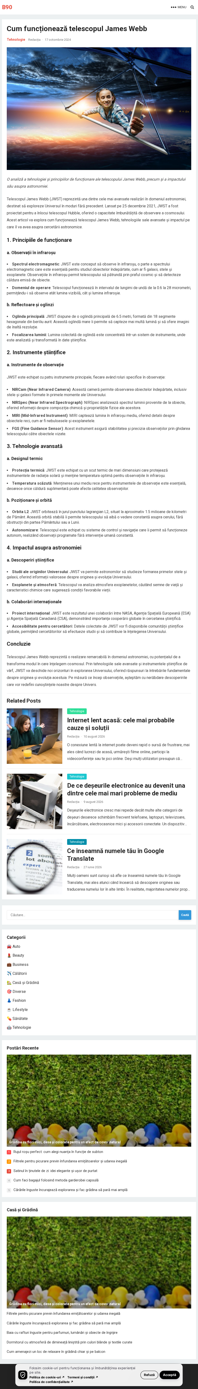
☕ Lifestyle (17, 1009)
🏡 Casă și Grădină (23, 982)
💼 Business (17, 964)
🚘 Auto (13, 946)
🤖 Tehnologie (19, 1027)
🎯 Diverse (16, 991)
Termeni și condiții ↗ (82, 1377)
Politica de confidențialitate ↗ (51, 1381)
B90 (7, 7)
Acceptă (169, 1375)
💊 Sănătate (17, 1018)
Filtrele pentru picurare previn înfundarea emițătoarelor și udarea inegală (70, 1161)
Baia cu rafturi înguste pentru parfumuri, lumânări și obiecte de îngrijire (62, 1332)
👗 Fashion (16, 1000)
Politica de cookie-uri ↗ (47, 1377)
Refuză (149, 1375)
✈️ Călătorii (17, 973)
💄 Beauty (15, 955)
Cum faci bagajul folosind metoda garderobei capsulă (56, 1180)
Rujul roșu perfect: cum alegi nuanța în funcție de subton (58, 1152)
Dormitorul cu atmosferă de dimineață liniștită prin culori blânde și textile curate (69, 1342)
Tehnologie (16, 39)
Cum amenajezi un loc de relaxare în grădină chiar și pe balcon (56, 1351)
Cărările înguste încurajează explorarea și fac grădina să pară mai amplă (70, 1190)
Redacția (34, 39)
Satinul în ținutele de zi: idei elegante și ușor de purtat (55, 1171)
